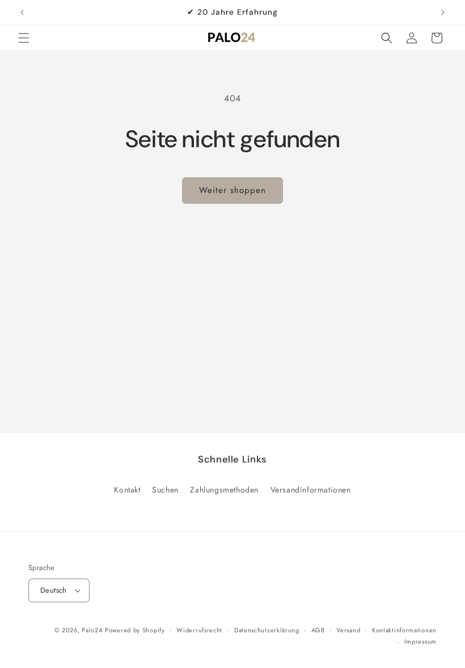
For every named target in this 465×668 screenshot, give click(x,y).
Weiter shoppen (232, 190)
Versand (348, 630)
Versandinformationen (310, 489)
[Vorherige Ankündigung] (22, 12)
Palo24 (92, 630)
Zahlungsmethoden (224, 489)
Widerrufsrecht (199, 630)
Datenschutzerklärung (266, 630)
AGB (318, 630)
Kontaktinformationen (404, 630)
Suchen (165, 489)
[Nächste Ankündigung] (442, 12)
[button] (23, 37)
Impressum (420, 641)
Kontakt (127, 489)
